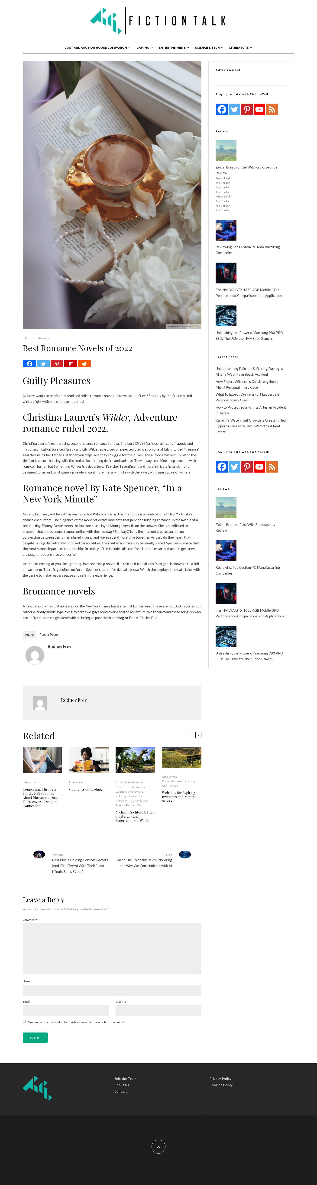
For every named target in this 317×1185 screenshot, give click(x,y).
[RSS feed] (272, 109)
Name (26, 981)
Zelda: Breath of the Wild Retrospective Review (246, 170)
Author (29, 634)
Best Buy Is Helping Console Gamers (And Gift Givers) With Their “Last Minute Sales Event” (80, 863)
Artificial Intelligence (129, 782)
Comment (30, 919)
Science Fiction (125, 805)
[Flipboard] (70, 363)
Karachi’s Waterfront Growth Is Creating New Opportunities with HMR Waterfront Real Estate (251, 426)
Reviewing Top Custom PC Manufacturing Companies (248, 250)
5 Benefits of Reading (85, 789)
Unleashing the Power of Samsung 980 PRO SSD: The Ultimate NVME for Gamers (249, 335)
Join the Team (125, 1078)
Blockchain (169, 776)
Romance (44, 338)
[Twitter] (43, 363)
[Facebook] (29, 363)
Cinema (121, 787)
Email (26, 1001)
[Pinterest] (57, 363)
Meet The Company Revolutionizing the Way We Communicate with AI (144, 860)
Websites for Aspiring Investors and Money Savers (178, 797)
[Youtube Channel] (259, 109)
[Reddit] (84, 363)
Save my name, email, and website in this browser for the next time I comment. (76, 1022)
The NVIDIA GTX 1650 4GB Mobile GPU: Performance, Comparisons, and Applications (250, 293)
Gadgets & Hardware (129, 791)
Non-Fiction (170, 786)
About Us (121, 1085)
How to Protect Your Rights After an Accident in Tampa (251, 410)
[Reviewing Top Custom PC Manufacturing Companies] (226, 230)
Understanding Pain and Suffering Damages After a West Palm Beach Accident (249, 371)
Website (121, 1001)
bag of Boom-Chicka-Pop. (138, 618)
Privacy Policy (221, 1078)
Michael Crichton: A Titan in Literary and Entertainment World (135, 816)
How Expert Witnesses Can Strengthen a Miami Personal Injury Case (247, 384)
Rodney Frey (59, 646)
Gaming (142, 47)
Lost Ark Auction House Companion (96, 47)
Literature (239, 47)
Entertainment (172, 47)
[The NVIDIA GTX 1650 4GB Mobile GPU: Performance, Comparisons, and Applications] (226, 273)
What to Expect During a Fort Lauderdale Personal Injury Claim (247, 397)
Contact (120, 1091)
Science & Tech (207, 47)
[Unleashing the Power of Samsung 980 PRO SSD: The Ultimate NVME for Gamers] (226, 315)
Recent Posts (48, 634)
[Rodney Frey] (35, 655)
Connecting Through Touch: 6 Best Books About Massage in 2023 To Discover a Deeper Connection (40, 797)
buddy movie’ (46, 612)
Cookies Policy (221, 1085)
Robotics (121, 801)
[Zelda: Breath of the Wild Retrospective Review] (226, 150)
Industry (121, 796)
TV (139, 805)
